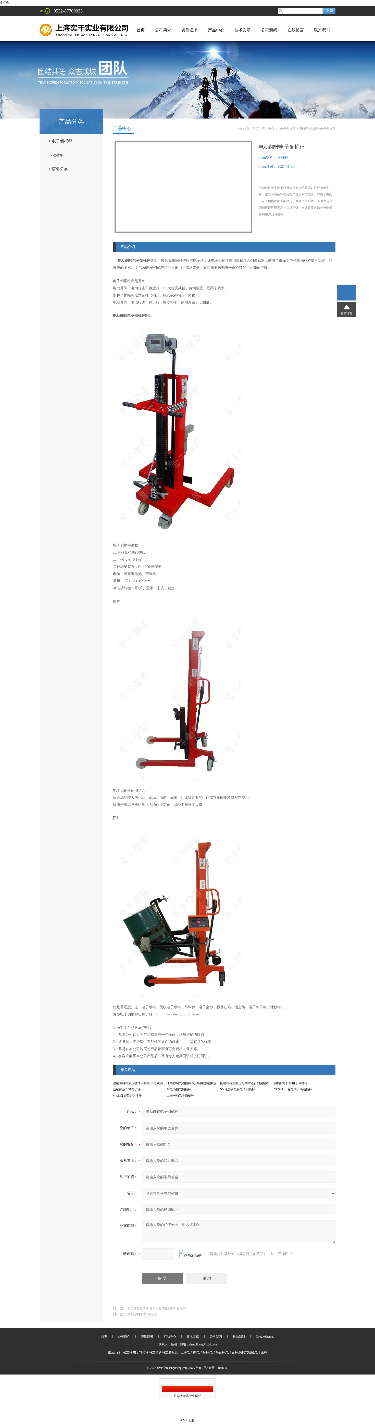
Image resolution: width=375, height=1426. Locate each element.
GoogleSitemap (265, 1336)
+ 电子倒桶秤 (60, 141)
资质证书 (189, 30)
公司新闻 (269, 30)
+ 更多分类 (58, 169)
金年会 (4, 2)
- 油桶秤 (57, 155)
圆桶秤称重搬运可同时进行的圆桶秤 (244, 1083)
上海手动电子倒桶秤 (180, 1095)
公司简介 (163, 30)
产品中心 (216, 30)
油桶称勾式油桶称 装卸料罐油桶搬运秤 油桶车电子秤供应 (206, 1083)
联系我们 (322, 30)
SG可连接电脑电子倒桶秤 (237, 1089)
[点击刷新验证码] (192, 1254)
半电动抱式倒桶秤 (179, 1089)
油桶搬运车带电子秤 (127, 1089)
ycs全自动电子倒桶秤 (127, 1095)
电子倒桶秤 (287, 128)
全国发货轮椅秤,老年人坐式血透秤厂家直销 (156, 1308)
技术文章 (242, 30)
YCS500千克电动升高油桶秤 (293, 1089)
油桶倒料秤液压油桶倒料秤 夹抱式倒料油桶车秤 (145, 1083)
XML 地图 (187, 1420)
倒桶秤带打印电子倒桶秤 (290, 1083)
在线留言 (296, 30)
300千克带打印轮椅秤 (141, 1314)
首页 (140, 30)
